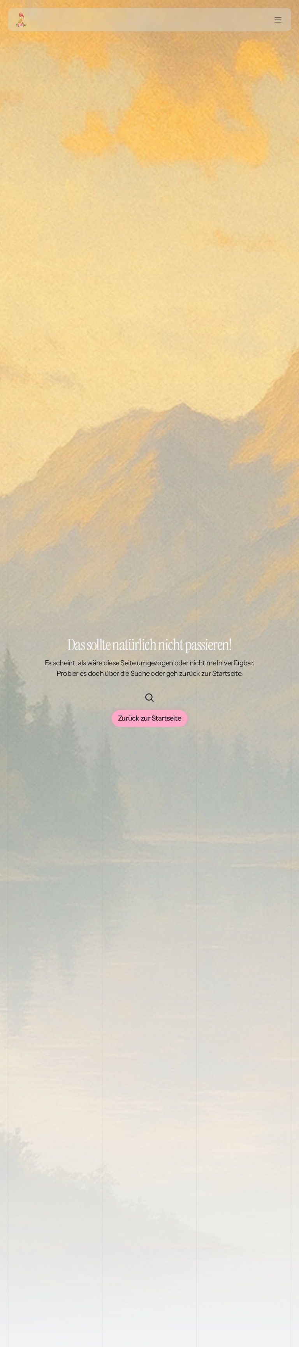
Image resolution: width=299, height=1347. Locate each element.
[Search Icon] (149, 697)
